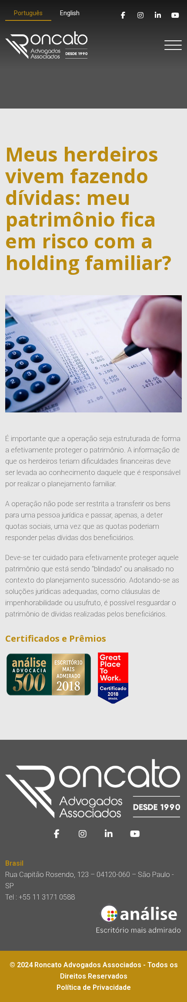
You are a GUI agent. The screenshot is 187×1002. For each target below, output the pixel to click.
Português (28, 13)
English (70, 13)
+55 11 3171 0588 (47, 897)
